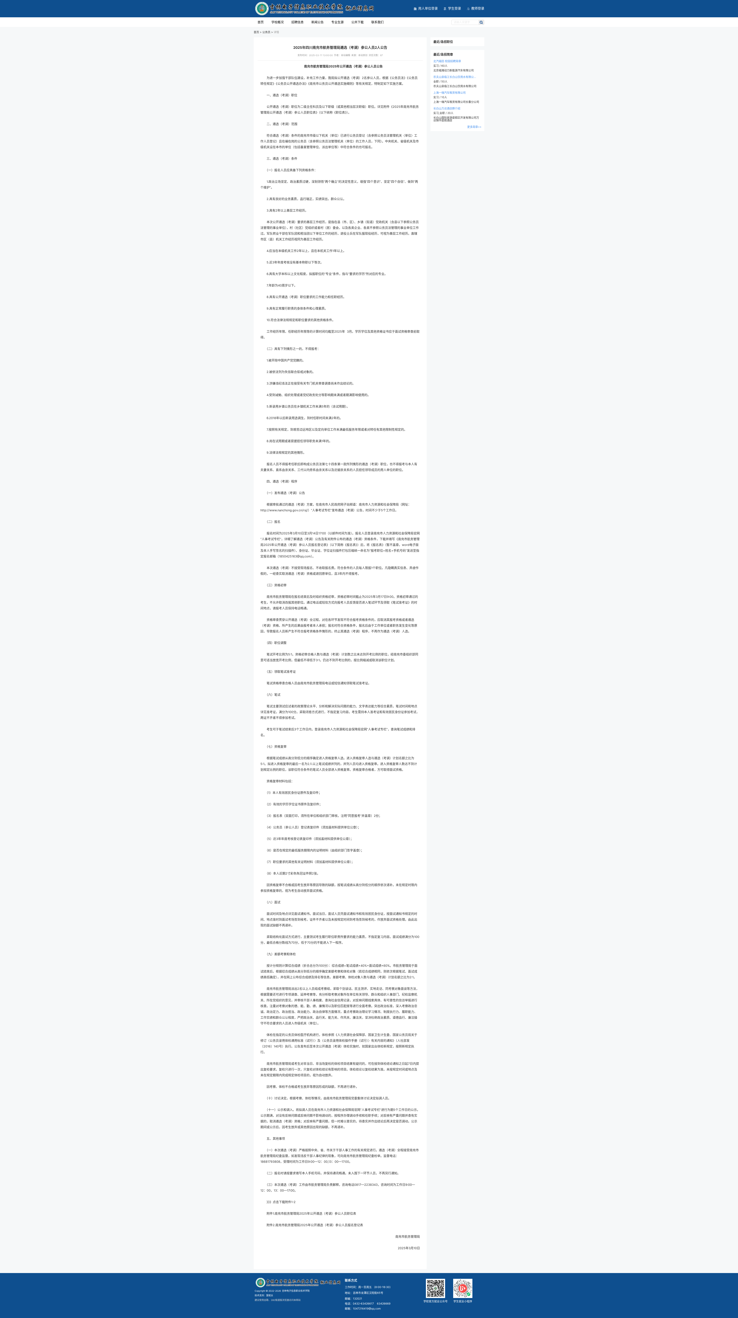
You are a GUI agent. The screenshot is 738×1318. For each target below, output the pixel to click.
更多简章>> (474, 126)
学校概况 (277, 22)
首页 (261, 22)
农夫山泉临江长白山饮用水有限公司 (454, 86)
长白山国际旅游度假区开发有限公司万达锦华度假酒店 (456, 119)
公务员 (266, 32)
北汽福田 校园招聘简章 (447, 61)
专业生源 (337, 22)
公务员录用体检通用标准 (286, 1040)
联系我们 (377, 22)
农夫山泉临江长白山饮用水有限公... (454, 76)
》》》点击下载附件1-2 (281, 1202)
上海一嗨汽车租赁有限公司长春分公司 (456, 101)
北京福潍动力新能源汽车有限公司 (453, 70)
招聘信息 (297, 22)
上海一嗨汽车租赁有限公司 (449, 92)
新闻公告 (317, 22)
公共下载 (357, 22)
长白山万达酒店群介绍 (446, 108)
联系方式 (351, 1280)
